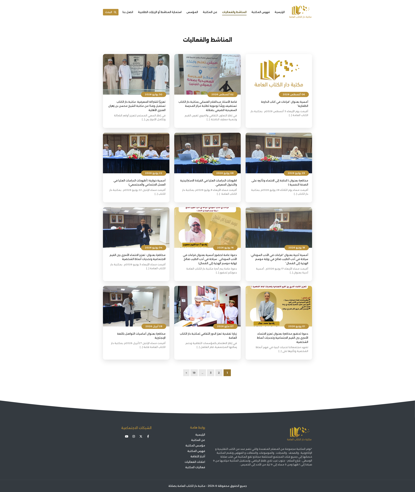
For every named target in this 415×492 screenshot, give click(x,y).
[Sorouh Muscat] (300, 12)
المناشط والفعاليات (234, 12)
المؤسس (192, 12)
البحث (108, 12)
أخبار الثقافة (197, 456)
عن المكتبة (210, 12)
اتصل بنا (128, 12)
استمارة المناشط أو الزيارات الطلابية (160, 12)
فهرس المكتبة (260, 12)
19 (194, 372)
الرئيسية (280, 12)
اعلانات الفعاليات (195, 461)
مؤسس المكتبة (195, 445)
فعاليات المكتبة (195, 467)
